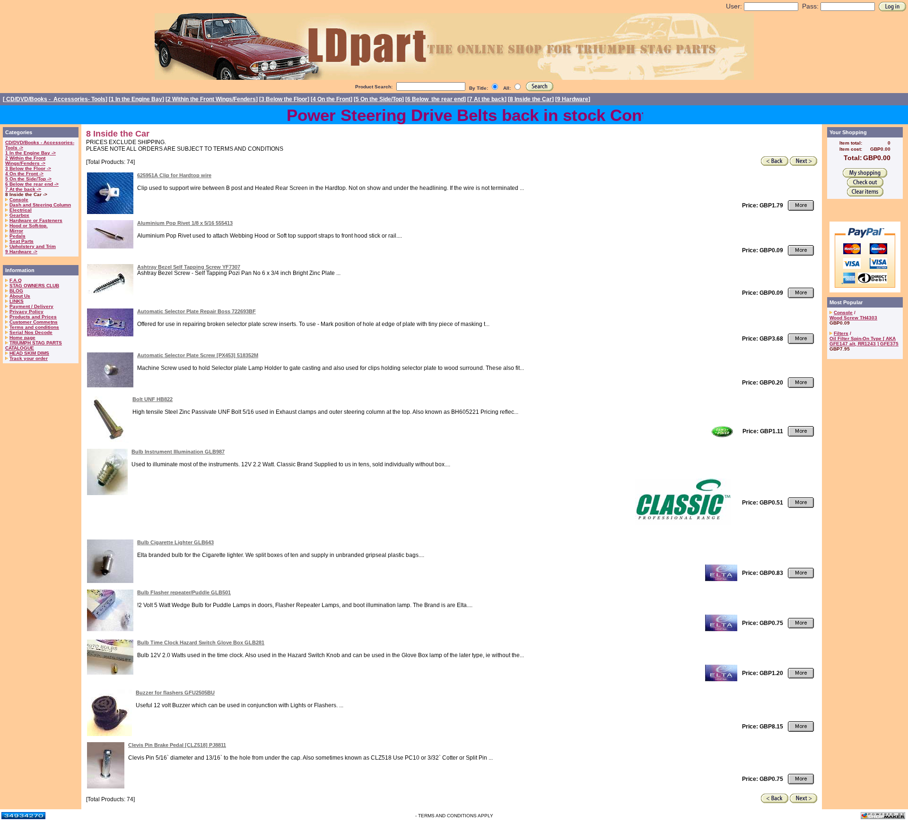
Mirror (16, 230)
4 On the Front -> (24, 173)
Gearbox (19, 215)
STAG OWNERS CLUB (34, 285)
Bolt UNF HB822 (152, 399)
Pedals (17, 236)
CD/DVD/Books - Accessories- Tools (55, 99)
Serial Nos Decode (30, 332)
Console (18, 199)
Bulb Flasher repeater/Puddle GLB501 (184, 592)
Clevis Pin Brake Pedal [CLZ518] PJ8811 (177, 745)
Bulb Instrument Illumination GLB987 (178, 451)
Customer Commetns (33, 322)
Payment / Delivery (31, 306)
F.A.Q (15, 280)
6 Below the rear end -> (32, 184)
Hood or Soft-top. (28, 225)
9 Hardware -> (21, 251)
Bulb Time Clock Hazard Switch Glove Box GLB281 (200, 642)
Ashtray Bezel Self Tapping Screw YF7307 (188, 267)
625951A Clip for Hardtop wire (174, 175)
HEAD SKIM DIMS (29, 353)
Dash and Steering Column (40, 204)
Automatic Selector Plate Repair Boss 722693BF (196, 311)
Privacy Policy (26, 311)
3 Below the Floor (284, 99)
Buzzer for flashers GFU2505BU (175, 692)
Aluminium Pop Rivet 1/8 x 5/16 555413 (185, 223)
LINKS (16, 301)
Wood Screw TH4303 (853, 317)
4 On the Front (331, 99)
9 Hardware (572, 99)
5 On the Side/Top (379, 99)
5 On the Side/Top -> (28, 178)
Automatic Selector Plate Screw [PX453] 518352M (197, 355)
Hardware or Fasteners (35, 220)
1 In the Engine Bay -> (30, 152)
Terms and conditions (34, 327)
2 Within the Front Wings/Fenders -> (25, 160)
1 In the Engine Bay (136, 99)
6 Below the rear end (435, 99)
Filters (841, 333)
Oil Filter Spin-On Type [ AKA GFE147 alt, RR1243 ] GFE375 (864, 341)
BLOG (16, 290)
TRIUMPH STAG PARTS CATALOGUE (33, 345)
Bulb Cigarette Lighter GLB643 (175, 542)
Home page (22, 337)
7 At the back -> (23, 189)
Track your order (28, 358)
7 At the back (487, 99)
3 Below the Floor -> (28, 168)
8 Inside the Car (531, 99)
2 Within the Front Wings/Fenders (211, 99)
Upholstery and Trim (32, 246)
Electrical (20, 210)
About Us (19, 296)
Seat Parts (21, 241)
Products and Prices (33, 316)
